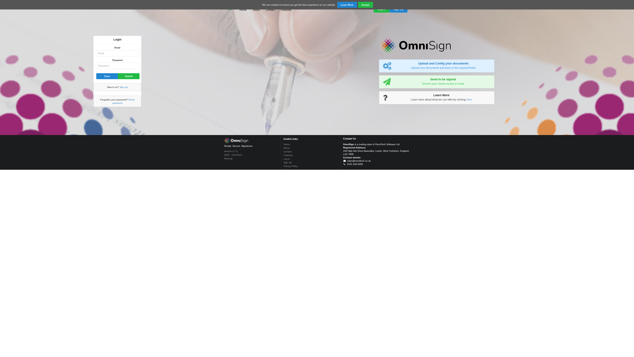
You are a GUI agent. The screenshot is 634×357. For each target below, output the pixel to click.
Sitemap (228, 158)
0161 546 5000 (354, 164)
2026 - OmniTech (233, 155)
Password (117, 60)
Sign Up (124, 87)
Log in (286, 159)
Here (469, 99)
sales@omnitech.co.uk (358, 160)
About (256, 9)
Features (286, 9)
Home (243, 9)
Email (117, 47)
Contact (270, 9)
